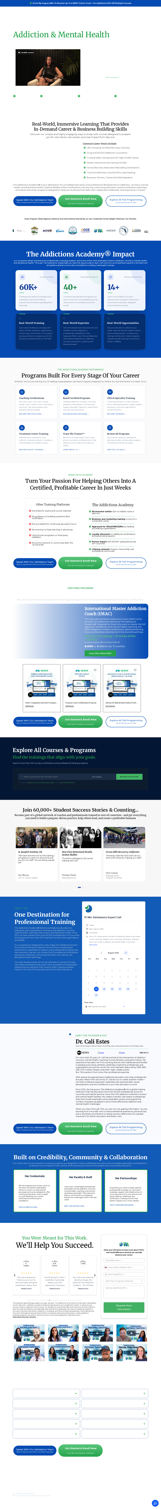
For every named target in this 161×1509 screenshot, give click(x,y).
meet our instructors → (75, 1206)
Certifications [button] (59, 14)
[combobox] (105, 1006)
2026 (116, 953)
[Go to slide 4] (85, 887)
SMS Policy (45, 1496)
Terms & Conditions (20, 1496)
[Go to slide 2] (80, 887)
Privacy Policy (34, 1496)
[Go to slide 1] (76, 887)
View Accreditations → (29, 1207)
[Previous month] (101, 953)
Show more (93, 945)
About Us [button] (43, 14)
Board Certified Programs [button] (126, 14)
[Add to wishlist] (95, 670)
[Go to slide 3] (82, 887)
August (111, 953)
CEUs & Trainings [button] (104, 14)
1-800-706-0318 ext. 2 (112, 77)
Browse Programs (129, 777)
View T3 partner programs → (122, 1205)
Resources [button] (147, 14)
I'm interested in (92, 62)
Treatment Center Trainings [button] (80, 14)
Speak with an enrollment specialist (40, 783)
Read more (26, 1289)
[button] (113, 935)
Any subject (97, 777)
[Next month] (126, 953)
